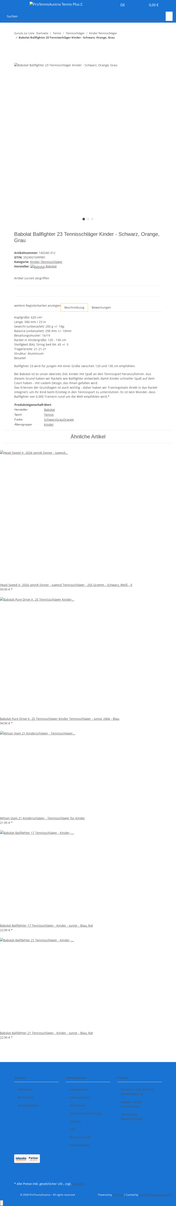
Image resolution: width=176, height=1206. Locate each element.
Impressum (77, 1105)
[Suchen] (169, 16)
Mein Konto (26, 1097)
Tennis (49, 415)
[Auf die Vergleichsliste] (145, 70)
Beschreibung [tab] (74, 307)
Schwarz (50, 419)
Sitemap (75, 1121)
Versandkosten (28, 1105)
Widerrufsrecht (80, 1137)
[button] (134, 5)
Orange (68, 419)
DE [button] (123, 5)
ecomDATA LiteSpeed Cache (156, 1195)
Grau (59, 419)
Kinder (49, 424)
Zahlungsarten (79, 1097)
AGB (72, 1129)
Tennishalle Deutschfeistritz (132, 1116)
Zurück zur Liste (24, 33)
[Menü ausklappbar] (19, 5)
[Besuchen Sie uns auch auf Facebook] (17, 1170)
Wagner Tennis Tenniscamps (131, 1104)
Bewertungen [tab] (101, 307)
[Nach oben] (1, 1203)
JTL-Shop (118, 1195)
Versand (78, 1184)
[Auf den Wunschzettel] (154, 70)
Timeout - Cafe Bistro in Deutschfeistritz (138, 1091)
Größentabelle (79, 1145)
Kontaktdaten (78, 1089)
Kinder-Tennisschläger (46, 262)
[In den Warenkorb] (17, 60)
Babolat (49, 410)
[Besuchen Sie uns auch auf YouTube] (17, 1175)
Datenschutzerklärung (85, 1113)
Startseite (24, 1089)
